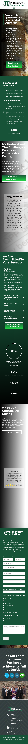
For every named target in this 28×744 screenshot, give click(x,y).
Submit (5, 639)
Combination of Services (11, 612)
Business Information (9, 571)
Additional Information (9, 624)
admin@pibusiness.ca (15, 733)
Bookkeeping (8, 603)
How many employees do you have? (13, 589)
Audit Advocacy (9, 607)
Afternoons (7, 620)
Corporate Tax (8, 598)
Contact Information (9, 557)
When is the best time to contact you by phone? (13, 616)
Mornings (7, 618)
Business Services (9, 605)
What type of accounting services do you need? (14, 596)
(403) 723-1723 (14, 716)
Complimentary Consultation (14, 64)
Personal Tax (8, 601)
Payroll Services (9, 610)
